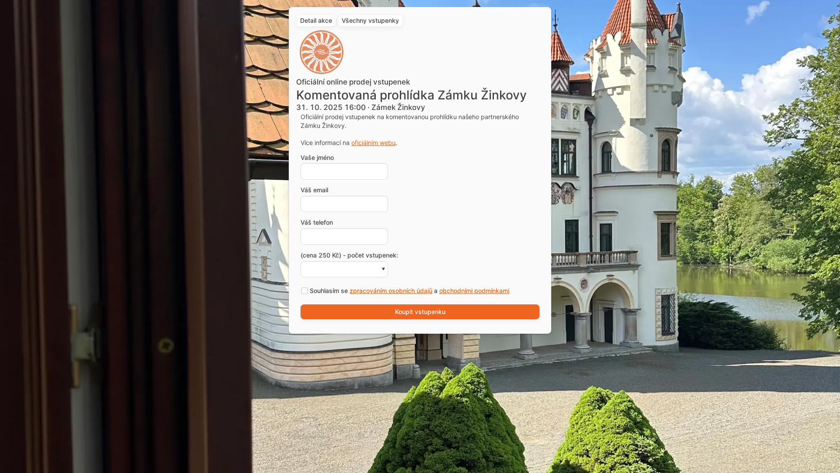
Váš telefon (317, 222)
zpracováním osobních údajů (391, 290)
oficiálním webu (373, 142)
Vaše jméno (317, 157)
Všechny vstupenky (370, 20)
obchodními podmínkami (474, 290)
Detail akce (316, 20)
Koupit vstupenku (420, 311)
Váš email (314, 190)
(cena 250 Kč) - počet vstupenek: (349, 255)
